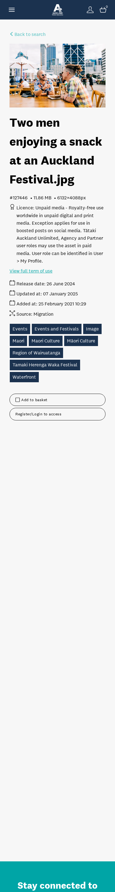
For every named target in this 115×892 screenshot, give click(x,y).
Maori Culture (46, 341)
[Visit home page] (57, 9)
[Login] (90, 9)
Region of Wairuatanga (36, 353)
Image (92, 329)
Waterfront (24, 377)
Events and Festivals (57, 329)
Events (20, 329)
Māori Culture (81, 341)
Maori (18, 341)
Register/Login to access (38, 413)
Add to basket (34, 399)
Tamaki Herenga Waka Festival (45, 365)
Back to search (29, 34)
